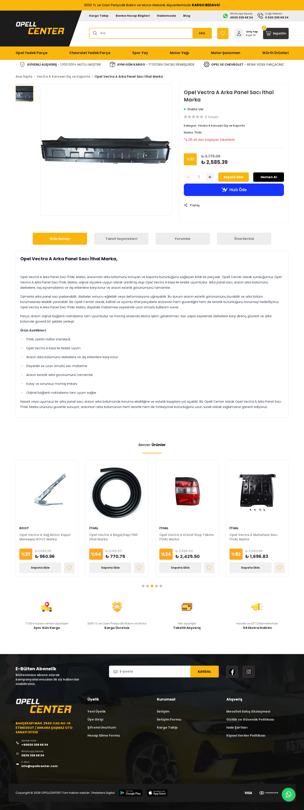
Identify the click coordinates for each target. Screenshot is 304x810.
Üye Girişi (95, 719)
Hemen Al (269, 177)
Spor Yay (140, 52)
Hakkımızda (166, 16)
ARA (202, 33)
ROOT (24, 528)
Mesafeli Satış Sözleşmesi (248, 711)
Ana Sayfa (24, 76)
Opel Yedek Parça (31, 52)
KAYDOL (204, 671)
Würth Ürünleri (275, 52)
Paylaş (195, 205)
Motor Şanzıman (225, 52)
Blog (186, 16)
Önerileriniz (244, 238)
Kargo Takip (99, 16)
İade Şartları (237, 727)
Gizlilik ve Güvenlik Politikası (250, 719)
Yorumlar (183, 238)
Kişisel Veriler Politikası (245, 735)
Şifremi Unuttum (101, 727)
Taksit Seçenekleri (121, 238)
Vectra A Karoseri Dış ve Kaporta (63, 76)
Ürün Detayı (60, 238)
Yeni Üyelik (96, 711)
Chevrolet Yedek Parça (89, 52)
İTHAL (198, 132)
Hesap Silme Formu (103, 735)
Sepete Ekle (233, 177)
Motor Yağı (179, 52)
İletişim (163, 711)
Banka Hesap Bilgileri (133, 16)
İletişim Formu (169, 719)
